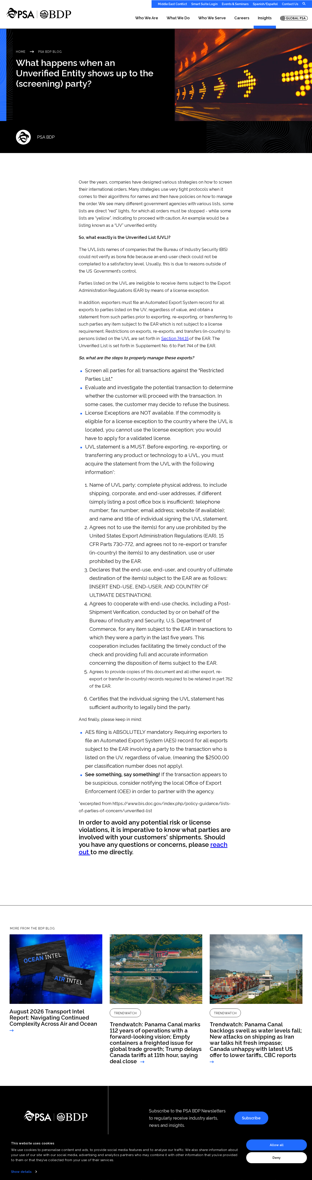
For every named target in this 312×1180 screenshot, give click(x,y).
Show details (21, 1172)
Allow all (277, 1145)
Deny (277, 1157)
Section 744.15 (175, 338)
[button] (146, 18)
